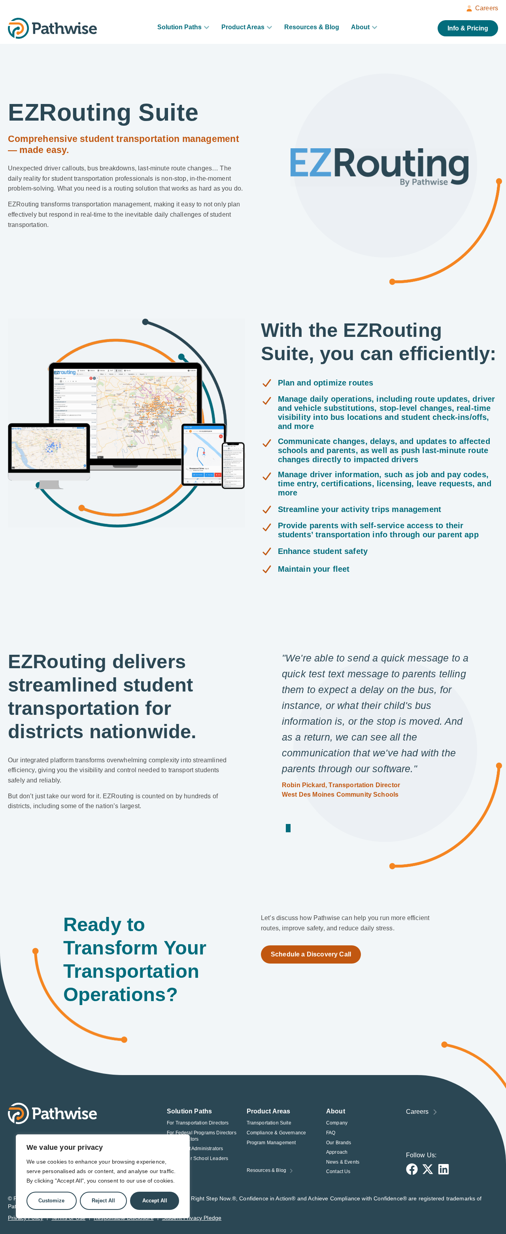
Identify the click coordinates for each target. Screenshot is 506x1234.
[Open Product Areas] (269, 27)
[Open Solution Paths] (207, 27)
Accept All (154, 1201)
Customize (51, 1201)
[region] (103, 1176)
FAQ (330, 1133)
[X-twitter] (428, 1169)
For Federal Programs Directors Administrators (201, 1136)
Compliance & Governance (276, 1133)
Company (336, 1123)
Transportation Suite (269, 1123)
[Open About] (375, 27)
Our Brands (338, 1142)
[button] (286, 828)
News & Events (342, 1162)
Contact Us (338, 1171)
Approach (336, 1152)
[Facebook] (412, 1169)
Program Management (271, 1142)
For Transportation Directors (197, 1123)
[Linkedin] (443, 1169)
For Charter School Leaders (197, 1158)
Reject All (103, 1201)
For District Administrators (195, 1148)
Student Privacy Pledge (192, 1218)
